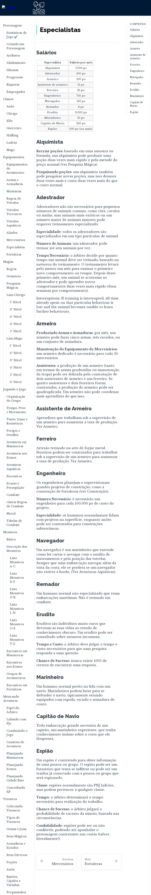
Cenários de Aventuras (15, 744)
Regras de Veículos (13, 200)
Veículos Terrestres (14, 212)
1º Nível (15, 302)
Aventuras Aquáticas (13, 467)
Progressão (14, 77)
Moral (11, 513)
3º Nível (15, 316)
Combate (12, 495)
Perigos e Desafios (13, 433)
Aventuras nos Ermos (16, 455)
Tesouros (10, 799)
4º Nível (15, 324)
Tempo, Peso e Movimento (16, 410)
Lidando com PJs (16, 721)
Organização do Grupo (15, 398)
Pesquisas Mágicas (13, 285)
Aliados (11, 232)
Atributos (13, 55)
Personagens (12, 25)
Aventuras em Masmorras (16, 444)
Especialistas (15, 247)
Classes (8, 99)
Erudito (134, 89)
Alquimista (136, 36)
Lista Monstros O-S (17, 624)
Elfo (9, 121)
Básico (11, 539)
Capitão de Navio (136, 104)
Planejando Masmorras (14, 755)
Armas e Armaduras (14, 182)
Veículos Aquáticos (13, 223)
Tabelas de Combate (14, 523)
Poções (11, 862)
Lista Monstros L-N (17, 609)
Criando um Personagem (15, 46)
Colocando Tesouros (14, 808)
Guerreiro (13, 128)
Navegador (137, 77)
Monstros (10, 532)
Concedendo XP (15, 790)
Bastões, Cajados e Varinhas (13, 881)
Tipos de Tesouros (13, 820)
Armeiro (135, 48)
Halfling (12, 135)
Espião (134, 112)
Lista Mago (14, 338)
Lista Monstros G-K (17, 593)
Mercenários (15, 240)
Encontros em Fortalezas (16, 687)
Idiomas (12, 70)
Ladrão (11, 142)
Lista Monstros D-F (17, 578)
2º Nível (15, 309)
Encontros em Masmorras (16, 653)
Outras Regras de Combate (16, 504)
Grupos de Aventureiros (16, 676)
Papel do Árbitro (12, 710)
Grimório (13, 276)
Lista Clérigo (15, 295)
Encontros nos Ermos (14, 664)
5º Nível (15, 331)
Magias (8, 262)
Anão (10, 106)
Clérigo (11, 113)
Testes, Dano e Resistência (16, 421)
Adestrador (137, 42)
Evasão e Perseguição (15, 485)
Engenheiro (137, 70)
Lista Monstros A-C (17, 562)
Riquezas (12, 84)
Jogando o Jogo (14, 389)
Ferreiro (135, 64)
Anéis (10, 869)
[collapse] (29, 25)
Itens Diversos (16, 855)
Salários (135, 29)
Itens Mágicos (16, 836)
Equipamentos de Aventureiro (17, 168)
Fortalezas (13, 254)
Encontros (14, 476)
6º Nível (15, 382)
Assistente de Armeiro (137, 56)
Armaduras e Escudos (15, 845)
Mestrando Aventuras (11, 698)
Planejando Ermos (14, 767)
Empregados (15, 92)
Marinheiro (137, 96)
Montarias (13, 191)
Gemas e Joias (16, 829)
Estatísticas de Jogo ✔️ (16, 35)
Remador (135, 83)
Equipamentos (13, 157)
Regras (11, 269)
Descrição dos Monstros (16, 549)
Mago (10, 150)
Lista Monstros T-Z (17, 640)
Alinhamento (16, 63)
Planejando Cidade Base (15, 778)
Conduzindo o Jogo (17, 733)
